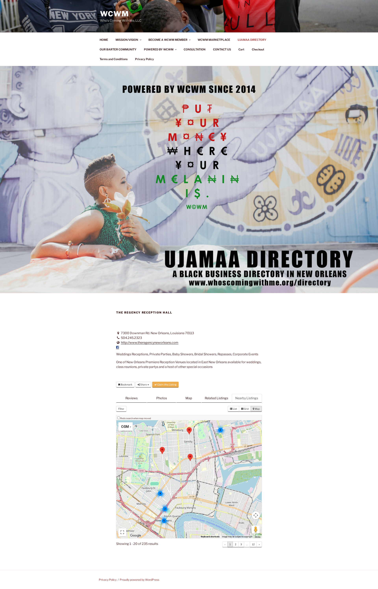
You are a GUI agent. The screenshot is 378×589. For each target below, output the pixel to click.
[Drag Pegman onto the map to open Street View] (256, 529)
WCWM (114, 13)
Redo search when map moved (135, 418)
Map (188, 398)
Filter (121, 408)
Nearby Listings (246, 398)
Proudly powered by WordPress (139, 579)
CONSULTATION (195, 49)
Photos (161, 398)
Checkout (258, 49)
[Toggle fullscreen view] (122, 532)
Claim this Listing (166, 384)
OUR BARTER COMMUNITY (118, 49)
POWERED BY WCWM (158, 49)
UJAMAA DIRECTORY (252, 39)
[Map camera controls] (256, 515)
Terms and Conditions (114, 59)
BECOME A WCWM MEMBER (167, 39)
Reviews (131, 398)
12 (253, 544)
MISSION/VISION (127, 39)
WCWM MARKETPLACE (214, 39)
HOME (104, 39)
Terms (257, 537)
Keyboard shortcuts (210, 537)
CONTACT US (222, 49)
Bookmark (126, 384)
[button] (162, 450)
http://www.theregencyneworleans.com (149, 342)
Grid (246, 408)
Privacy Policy (144, 59)
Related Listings (216, 398)
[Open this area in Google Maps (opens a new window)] (135, 535)
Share (143, 384)
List (234, 408)
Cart (241, 49)
